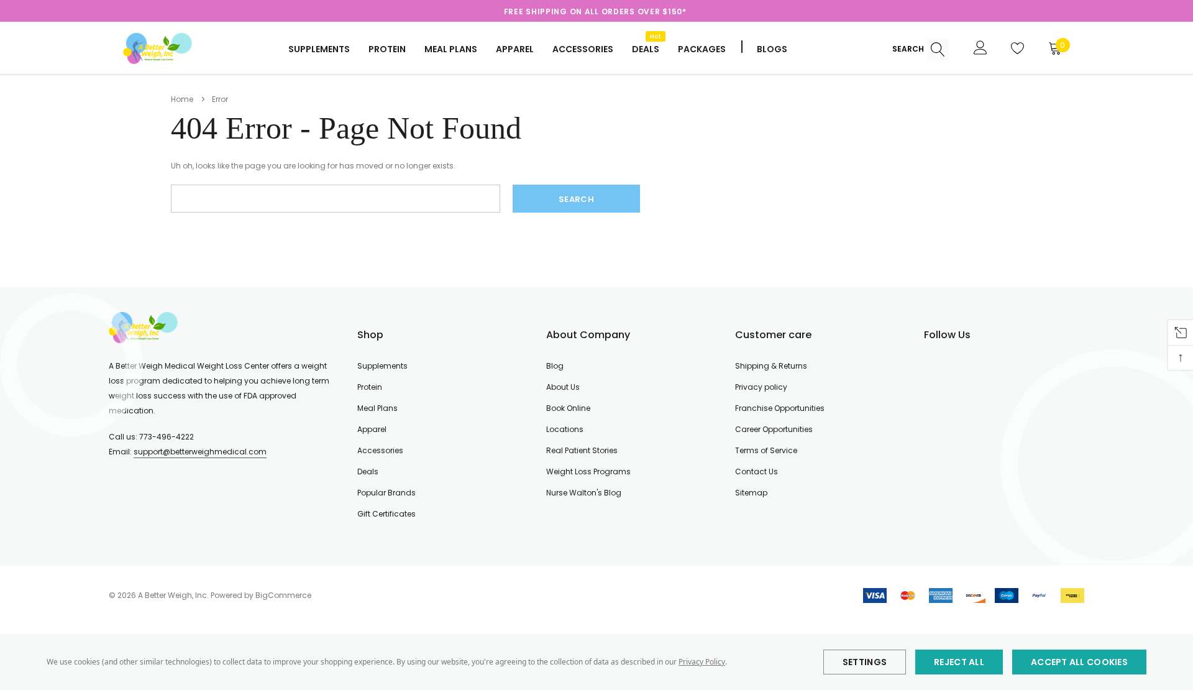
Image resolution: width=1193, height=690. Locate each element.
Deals (367, 471)
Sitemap (751, 492)
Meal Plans (450, 49)
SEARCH (909, 49)
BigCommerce (283, 595)
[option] (595, 12)
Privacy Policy (702, 661)
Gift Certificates (386, 513)
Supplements (319, 49)
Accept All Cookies (1079, 662)
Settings (865, 662)
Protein (387, 49)
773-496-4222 (166, 436)
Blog (555, 366)
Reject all (959, 662)
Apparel (515, 49)
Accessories (582, 49)
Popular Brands (386, 492)
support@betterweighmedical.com (200, 451)
